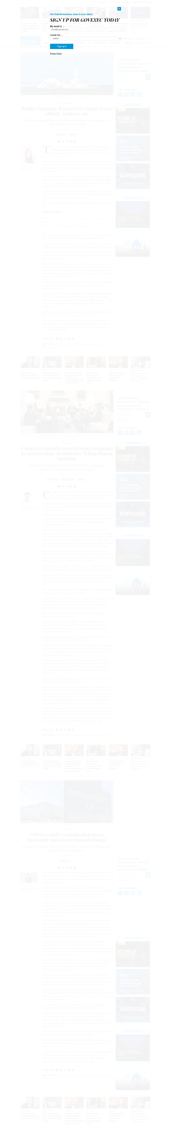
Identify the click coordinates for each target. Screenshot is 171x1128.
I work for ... (56, 35)
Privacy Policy (56, 54)
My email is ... (57, 26)
